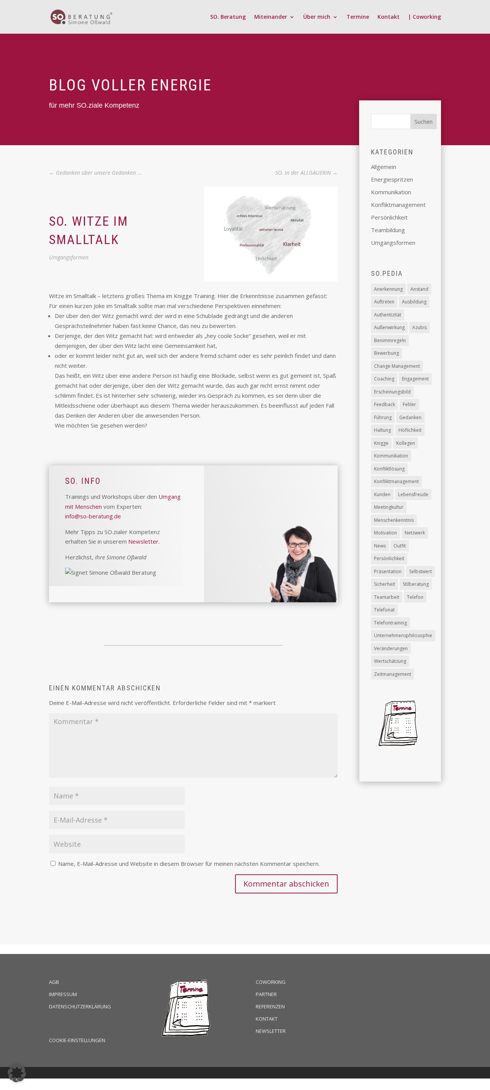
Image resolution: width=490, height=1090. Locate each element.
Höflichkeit (410, 430)
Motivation (385, 532)
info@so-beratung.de (93, 516)
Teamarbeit (386, 597)
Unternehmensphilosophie (403, 635)
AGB (54, 982)
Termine (357, 17)
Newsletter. (144, 541)
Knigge (381, 443)
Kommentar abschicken (286, 884)
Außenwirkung (389, 327)
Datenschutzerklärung (80, 1006)
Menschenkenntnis (394, 520)
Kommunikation (391, 192)
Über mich (316, 17)
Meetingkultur (388, 507)
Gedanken (410, 417)
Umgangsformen (68, 257)
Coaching (384, 378)
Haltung (382, 430)
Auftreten (384, 301)
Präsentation (388, 571)
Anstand (419, 289)
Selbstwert (420, 571)
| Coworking (424, 17)
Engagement (415, 378)
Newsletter (271, 1031)
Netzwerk (415, 532)
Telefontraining (390, 623)
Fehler (409, 404)
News (380, 546)
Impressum (63, 994)
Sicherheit (384, 584)
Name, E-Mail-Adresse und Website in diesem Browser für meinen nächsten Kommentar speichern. (189, 863)
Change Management (397, 366)
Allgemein (383, 166)
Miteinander (270, 17)
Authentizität (387, 314)
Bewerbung (386, 353)
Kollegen (405, 443)
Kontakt (388, 17)
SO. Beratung (228, 17)
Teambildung (388, 230)
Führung (383, 417)
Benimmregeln (390, 340)
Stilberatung (416, 584)
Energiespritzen (392, 179)
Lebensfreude (413, 494)
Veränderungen (391, 648)
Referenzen (270, 1006)
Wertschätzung (390, 661)
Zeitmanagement (392, 674)
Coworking (271, 982)
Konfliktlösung (389, 469)
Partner (266, 994)
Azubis (419, 327)
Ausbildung (414, 301)
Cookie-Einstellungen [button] (77, 1040)
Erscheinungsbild (392, 391)
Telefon (415, 597)
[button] (17, 1073)
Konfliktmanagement (398, 204)
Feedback (384, 404)
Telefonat (384, 609)
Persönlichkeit (389, 217)
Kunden (382, 494)
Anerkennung (388, 289)
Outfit (400, 546)
